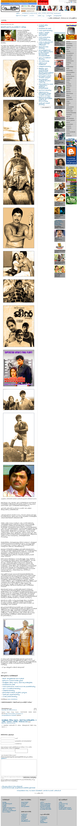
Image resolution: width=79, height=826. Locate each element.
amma (68, 130)
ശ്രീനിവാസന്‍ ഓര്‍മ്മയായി (43, 63)
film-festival (69, 55)
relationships (69, 66)
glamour (68, 91)
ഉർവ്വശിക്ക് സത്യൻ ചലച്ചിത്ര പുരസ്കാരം (14, 692)
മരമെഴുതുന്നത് (25, 821)
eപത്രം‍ (74, 2)
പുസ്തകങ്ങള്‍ (43, 818)
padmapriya (69, 99)
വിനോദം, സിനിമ (7, 809)
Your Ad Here (71, 138)
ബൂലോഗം (62, 805)
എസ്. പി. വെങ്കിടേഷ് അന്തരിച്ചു (11, 688)
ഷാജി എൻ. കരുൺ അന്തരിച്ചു (11, 694)
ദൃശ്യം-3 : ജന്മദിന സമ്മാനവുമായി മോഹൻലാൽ (44, 34)
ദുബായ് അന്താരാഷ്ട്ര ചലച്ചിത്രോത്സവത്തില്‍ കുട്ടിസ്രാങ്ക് (18, 787)
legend (68, 116)
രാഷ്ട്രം (4, 805)
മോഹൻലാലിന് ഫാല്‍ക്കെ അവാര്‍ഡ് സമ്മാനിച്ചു (45, 81)
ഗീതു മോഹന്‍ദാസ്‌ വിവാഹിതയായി (12, 786)
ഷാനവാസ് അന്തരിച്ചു (45, 90)
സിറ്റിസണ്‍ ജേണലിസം (9, 807)
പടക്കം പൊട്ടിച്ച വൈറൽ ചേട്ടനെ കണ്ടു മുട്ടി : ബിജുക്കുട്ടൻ (46, 43)
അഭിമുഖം (24, 817)
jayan (9, 699)
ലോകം (4, 806)
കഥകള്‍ (23, 805)
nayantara (69, 114)
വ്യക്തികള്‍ (43, 822)
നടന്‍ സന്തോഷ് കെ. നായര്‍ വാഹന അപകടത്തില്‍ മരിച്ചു (18, 686)
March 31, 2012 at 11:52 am (8, 723)
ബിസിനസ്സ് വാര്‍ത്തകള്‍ (9, 810)
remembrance (14, 699)
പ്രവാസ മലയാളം (45, 807)
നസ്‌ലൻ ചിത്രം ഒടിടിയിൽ (43, 25)
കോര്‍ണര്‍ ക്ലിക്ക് (45, 806)
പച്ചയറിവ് (43, 819)
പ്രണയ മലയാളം (45, 805)
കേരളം (4, 802)
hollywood (69, 78)
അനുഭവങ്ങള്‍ (25, 806)
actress (68, 41)
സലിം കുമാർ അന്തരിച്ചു (45, 30)
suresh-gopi (69, 110)
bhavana (68, 126)
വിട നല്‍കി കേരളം (44, 61)
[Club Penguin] (71, 146)
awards (68, 51)
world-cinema (70, 61)
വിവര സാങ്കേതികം (45, 803)
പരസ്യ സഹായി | (48, 790)
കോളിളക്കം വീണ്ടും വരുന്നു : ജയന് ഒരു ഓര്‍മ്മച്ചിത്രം (17, 682)
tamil (67, 105)
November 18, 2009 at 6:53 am (9, 710)
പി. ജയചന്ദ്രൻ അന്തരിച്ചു (9, 696)
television (68, 85)
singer (68, 101)
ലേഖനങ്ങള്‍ (24, 802)
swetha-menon (70, 76)
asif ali (68, 122)
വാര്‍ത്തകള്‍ (43, 817)
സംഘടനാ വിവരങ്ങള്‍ (35, 790)
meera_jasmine (70, 120)
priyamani (69, 135)
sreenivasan (69, 124)
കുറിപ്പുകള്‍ (24, 819)
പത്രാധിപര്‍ (57, 790)
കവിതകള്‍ (24, 803)
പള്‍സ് (42, 802)
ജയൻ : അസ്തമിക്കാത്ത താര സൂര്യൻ (13, 678)
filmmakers (69, 43)
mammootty (69, 70)
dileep (68, 95)
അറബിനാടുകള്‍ (7, 803)
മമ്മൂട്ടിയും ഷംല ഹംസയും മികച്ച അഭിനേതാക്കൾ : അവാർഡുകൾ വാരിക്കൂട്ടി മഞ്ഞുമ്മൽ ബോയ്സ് (46, 71)
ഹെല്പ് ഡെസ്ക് (63, 803)
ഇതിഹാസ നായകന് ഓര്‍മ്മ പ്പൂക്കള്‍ (12, 680)
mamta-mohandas (71, 112)
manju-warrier (70, 107)
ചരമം (60, 802)
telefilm (68, 80)
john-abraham (70, 118)
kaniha (68, 133)
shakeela (68, 128)
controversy (69, 45)
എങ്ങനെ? (4, 758)
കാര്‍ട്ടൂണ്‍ (61, 806)
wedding (68, 62)
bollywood (69, 59)
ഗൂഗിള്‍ (68, 2)
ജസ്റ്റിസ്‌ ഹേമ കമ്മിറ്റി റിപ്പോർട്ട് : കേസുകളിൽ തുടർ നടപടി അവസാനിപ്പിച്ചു (45, 99)
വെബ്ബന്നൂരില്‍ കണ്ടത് (65, 807)
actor (67, 49)
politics (68, 87)
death (67, 68)
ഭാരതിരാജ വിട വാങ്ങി (8, 684)
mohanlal (68, 57)
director (68, 89)
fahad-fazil (69, 109)
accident (68, 84)
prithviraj (68, 74)
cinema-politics (70, 72)
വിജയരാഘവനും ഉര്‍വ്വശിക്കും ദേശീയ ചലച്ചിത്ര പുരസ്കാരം (45, 94)
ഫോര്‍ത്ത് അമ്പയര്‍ (45, 809)
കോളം (42, 821)
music (67, 64)
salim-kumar (69, 93)
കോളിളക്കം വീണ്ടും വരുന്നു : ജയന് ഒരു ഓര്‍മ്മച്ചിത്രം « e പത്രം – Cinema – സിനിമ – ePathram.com (19, 720)
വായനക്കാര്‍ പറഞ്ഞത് (65, 809)
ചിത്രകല (24, 815)
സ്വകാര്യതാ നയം (22, 790)
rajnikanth (69, 97)
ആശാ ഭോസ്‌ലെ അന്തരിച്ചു (43, 47)
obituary (68, 47)
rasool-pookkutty (70, 132)
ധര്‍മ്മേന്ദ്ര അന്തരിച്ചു (8, 690)
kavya (67, 82)
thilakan (68, 103)
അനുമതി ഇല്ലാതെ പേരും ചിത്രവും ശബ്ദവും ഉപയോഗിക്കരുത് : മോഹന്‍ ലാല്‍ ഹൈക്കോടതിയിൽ (46, 52)
